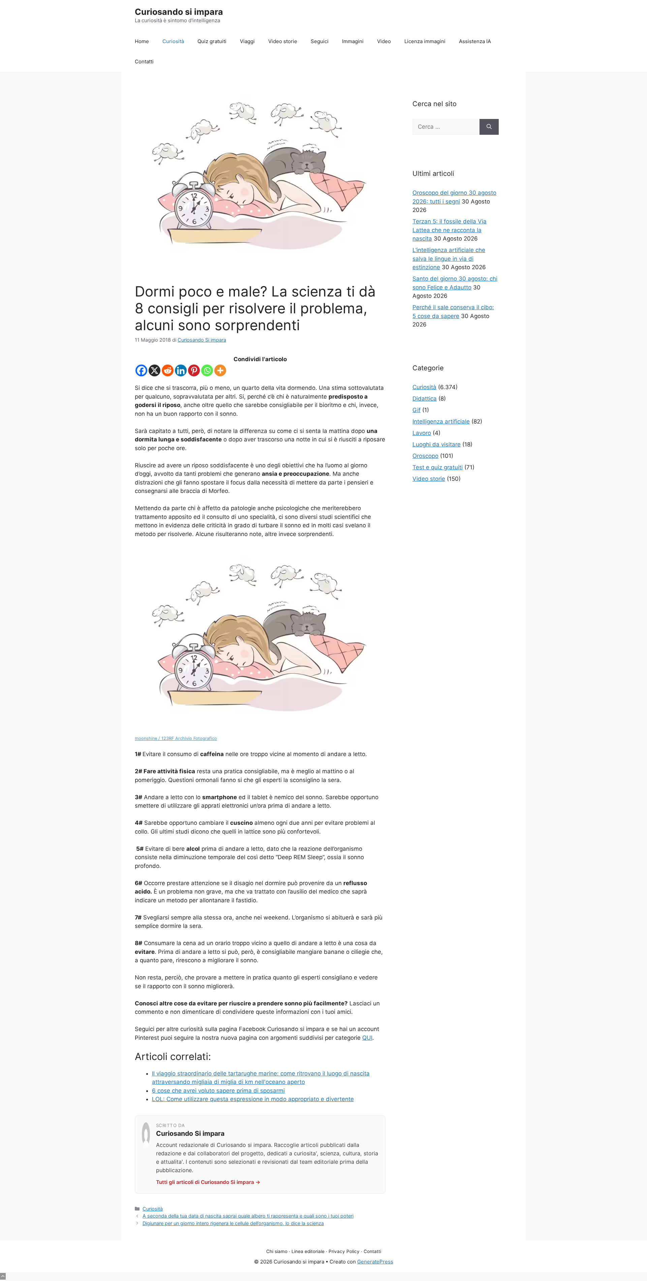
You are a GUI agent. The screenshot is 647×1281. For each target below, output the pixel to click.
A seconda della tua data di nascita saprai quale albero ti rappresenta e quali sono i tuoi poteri (248, 1216)
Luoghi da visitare (436, 444)
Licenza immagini (424, 41)
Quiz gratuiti (211, 41)
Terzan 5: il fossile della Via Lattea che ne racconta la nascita (449, 230)
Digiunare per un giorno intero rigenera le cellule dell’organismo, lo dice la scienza (233, 1223)
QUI (367, 1037)
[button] (3, 1276)
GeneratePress (375, 1261)
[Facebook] (141, 370)
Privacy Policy (344, 1251)
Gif (416, 410)
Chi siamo (276, 1251)
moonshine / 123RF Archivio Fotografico (176, 738)
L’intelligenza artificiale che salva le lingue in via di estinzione (448, 259)
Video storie (282, 41)
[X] (154, 370)
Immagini (353, 41)
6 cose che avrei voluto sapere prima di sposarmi (218, 1090)
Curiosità (173, 41)
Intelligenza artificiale (441, 421)
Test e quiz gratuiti (437, 467)
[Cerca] (489, 127)
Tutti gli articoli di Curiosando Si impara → (208, 1182)
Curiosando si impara (179, 12)
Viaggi (247, 41)
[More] (220, 370)
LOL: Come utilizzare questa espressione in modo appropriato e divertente (253, 1099)
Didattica (424, 398)
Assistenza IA (475, 41)
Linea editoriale (308, 1251)
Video (384, 41)
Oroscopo (425, 455)
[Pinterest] (194, 370)
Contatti (144, 61)
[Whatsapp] (207, 370)
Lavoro (421, 433)
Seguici (320, 41)
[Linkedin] (181, 370)
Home (142, 41)
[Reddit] (168, 370)
